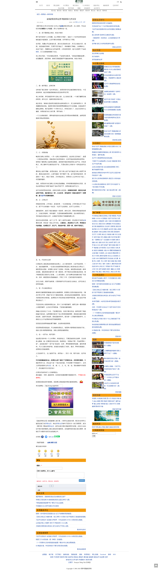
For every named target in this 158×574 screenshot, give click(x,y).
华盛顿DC (82, 560)
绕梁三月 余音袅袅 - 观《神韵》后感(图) (49, 539)
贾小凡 (109, 398)
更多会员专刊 (116, 47)
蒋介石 (102, 266)
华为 (102, 237)
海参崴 (96, 248)
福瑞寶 (91, 557)
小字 (84, 22)
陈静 (105, 401)
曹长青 (97, 406)
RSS (114, 554)
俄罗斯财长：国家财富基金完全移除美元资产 (51, 496)
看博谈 (76, 10)
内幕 (112, 234)
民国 (116, 264)
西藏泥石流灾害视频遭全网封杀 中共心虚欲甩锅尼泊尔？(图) (112, 69)
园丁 (113, 401)
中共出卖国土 (116, 224)
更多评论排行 (81, 529)
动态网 (102, 557)
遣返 (112, 261)
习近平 (42, 195)
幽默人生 (114, 269)
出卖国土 (95, 221)
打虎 (112, 237)
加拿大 (118, 240)
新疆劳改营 (103, 258)
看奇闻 (104, 10)
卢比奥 (118, 216)
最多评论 (96, 5)
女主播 (116, 258)
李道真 (113, 398)
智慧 (118, 269)
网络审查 (115, 253)
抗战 (93, 266)
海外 (104, 264)
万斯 (108, 232)
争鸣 (96, 427)
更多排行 (118, 336)
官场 (115, 237)
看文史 (93, 10)
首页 (38, 14)
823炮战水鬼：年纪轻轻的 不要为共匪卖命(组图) (52, 546)
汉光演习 (108, 226)
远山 (95, 401)
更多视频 (118, 392)
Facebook (103, 554)
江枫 (110, 404)
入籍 (93, 264)
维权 (96, 253)
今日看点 (66, 5)
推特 (109, 554)
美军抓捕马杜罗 (97, 59)
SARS (97, 258)
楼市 (110, 245)
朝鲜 (113, 240)
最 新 (48, 5)
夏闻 (98, 401)
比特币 (111, 242)
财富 (37, 52)
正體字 (70, 562)
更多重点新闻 (116, 140)
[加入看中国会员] (61, 407)
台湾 (100, 248)
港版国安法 (100, 226)
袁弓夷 (94, 226)
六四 (118, 218)
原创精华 (87, 8)
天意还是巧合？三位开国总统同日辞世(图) (106, 26)
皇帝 (100, 269)
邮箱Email (94, 433)
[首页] (79, 3)
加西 (90, 560)
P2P (108, 250)
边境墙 (104, 232)
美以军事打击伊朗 (98, 53)
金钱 (61, 26)
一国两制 (97, 240)
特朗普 (114, 216)
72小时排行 (86, 5)
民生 (100, 264)
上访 (105, 253)
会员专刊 (97, 8)
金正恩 (110, 229)
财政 (113, 245)
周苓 (102, 401)
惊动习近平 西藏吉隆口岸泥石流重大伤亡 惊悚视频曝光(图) (112, 133)
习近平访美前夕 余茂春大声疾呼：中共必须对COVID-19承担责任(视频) (59, 520)
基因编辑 (116, 250)
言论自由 (110, 258)
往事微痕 (108, 224)
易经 (108, 269)
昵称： (39, 465)
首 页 (41, 5)
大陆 (105, 250)
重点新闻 (56, 5)
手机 (96, 272)
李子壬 (114, 404)
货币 (115, 242)
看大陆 (53, 10)
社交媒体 (107, 240)
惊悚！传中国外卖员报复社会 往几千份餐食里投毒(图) (53, 513)
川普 (109, 216)
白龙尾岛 (115, 256)
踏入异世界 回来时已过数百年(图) (103, 35)
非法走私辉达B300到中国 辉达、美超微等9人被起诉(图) (112, 77)
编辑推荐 (106, 5)
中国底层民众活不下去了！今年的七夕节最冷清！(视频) (111, 377)
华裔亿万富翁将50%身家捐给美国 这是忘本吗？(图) (53, 500)
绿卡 (96, 264)
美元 (106, 242)
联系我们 (87, 554)
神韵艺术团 (63, 557)
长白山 (110, 256)
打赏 (76, 22)
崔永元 (104, 234)
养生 (119, 272)
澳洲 (113, 264)
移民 (98, 261)
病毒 (93, 218)
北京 (108, 248)
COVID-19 (98, 218)
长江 (96, 224)
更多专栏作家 (116, 409)
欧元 (95, 245)
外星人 (108, 272)
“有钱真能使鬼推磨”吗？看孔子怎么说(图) (49, 503)
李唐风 (109, 401)
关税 (100, 232)
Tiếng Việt (82, 562)
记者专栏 (116, 5)
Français (76, 562)
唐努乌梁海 (103, 256)
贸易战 (104, 218)
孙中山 (97, 266)
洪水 (103, 224)
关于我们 (58, 554)
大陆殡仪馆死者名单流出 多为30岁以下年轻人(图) (52, 526)
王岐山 (115, 229)
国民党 (113, 226)
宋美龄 (107, 266)
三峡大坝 (111, 221)
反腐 (108, 237)
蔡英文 (104, 248)
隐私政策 (74, 554)
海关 (109, 261)
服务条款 (66, 554)
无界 (106, 557)
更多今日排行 (116, 196)
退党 (117, 226)
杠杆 (103, 242)
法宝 (49, 365)
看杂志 (76, 557)
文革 (115, 272)
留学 (105, 261)
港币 (102, 245)
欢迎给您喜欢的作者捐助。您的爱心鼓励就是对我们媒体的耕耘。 (57, 382)
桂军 (119, 264)
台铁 (106, 221)
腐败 (105, 237)
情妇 (98, 237)
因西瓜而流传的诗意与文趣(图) (102, 23)
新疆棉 (116, 221)
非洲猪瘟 (100, 250)
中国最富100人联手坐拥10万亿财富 (47, 506)
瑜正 (106, 404)
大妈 (116, 248)
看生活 (99, 10)
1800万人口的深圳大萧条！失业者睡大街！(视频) (111, 385)
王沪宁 (94, 234)
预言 (100, 272)
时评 (93, 427)
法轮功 (110, 253)
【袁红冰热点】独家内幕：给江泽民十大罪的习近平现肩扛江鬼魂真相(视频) (61, 517)
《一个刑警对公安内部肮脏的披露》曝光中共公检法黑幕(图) (55, 542)
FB (111, 240)
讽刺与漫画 (109, 427)
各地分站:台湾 (70, 560)
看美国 (65, 10)
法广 (101, 240)
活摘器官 (101, 221)
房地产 (106, 245)
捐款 (80, 554)
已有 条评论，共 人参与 (46, 471)
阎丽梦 (106, 229)
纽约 (77, 560)
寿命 (112, 272)
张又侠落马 (95, 56)
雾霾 (111, 250)
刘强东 (112, 248)
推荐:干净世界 (55, 557)
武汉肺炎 (104, 216)
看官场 (59, 10)
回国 (119, 261)
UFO (98, 229)
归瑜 (117, 398)
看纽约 (82, 10)
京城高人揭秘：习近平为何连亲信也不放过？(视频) (112, 368)
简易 (104, 398)
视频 (79, 8)
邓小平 (112, 266)
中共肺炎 (95, 216)
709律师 (101, 253)
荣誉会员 (48, 423)
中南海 (109, 234)
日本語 (88, 562)
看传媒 (86, 557)
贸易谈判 (117, 232)
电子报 (51, 554)
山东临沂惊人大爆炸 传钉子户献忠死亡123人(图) (52, 523)
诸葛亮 (104, 269)
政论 (100, 427)
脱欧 (93, 242)
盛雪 (117, 401)
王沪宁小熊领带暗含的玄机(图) (102, 158)
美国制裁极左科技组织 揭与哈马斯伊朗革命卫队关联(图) (112, 117)
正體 (118, 1)
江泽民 (99, 234)
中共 (101, 229)
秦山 (95, 404)
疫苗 (100, 224)
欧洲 (87, 560)
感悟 (93, 272)
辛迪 (101, 406)
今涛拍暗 (100, 398)
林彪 (116, 266)
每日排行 (76, 5)
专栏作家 (71, 8)
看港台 (70, 10)
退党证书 (96, 557)
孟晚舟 (96, 232)
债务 (100, 242)
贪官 (95, 237)
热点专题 (61, 8)
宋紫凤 (94, 398)
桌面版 (44, 554)
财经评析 (50, 14)
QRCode (51, 437)
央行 (96, 242)
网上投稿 (95, 554)
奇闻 (104, 272)
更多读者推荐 (81, 549)
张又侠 (114, 218)
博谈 (103, 427)
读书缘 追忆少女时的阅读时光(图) (103, 43)
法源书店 (71, 557)
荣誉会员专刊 (98, 20)
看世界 (87, 10)
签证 (116, 261)
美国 (111, 232)
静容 (98, 404)
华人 (95, 261)
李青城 (103, 404)
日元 (98, 245)
